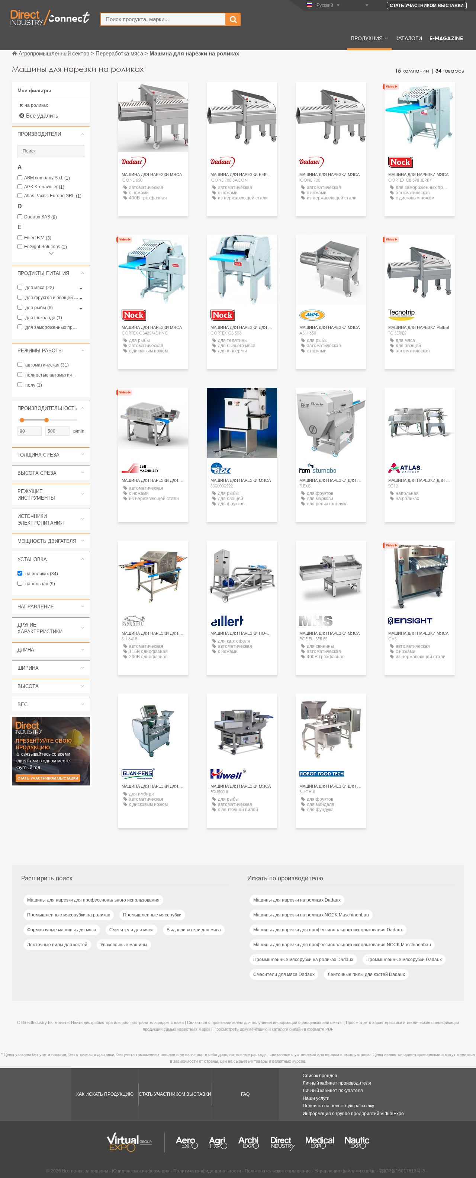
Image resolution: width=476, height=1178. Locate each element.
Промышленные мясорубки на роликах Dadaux (303, 959)
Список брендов (320, 1075)
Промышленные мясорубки (152, 915)
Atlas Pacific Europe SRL (52, 196)
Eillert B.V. (37, 238)
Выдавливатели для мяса (194, 929)
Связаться (242, 400)
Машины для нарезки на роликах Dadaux (297, 900)
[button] (50, 134)
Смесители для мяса (131, 929)
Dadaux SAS (40, 217)
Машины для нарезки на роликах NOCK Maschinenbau (311, 915)
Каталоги (408, 38)
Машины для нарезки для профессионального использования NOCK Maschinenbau (342, 944)
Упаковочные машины (123, 944)
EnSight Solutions (45, 247)
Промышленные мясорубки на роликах (68, 915)
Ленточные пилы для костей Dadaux (366, 974)
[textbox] (163, 19)
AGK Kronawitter (44, 187)
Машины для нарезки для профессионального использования (93, 900)
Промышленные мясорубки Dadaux (404, 959)
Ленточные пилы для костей (57, 944)
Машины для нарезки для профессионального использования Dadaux (328, 929)
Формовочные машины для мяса (61, 929)
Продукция (367, 38)
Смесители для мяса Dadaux (284, 974)
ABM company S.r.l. (47, 178)
